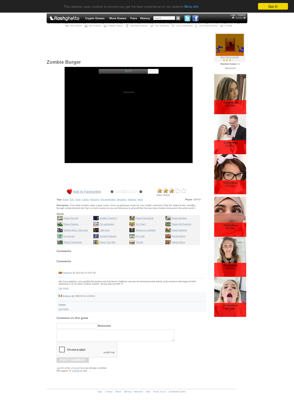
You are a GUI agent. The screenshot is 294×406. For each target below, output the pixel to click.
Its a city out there (230, 57)
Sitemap (128, 391)
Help (148, 391)
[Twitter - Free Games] (187, 17)
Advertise (138, 391)
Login (233, 15)
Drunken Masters (108, 236)
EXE (72, 199)
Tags (99, 391)
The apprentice (107, 224)
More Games (117, 18)
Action (66, 199)
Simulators (122, 199)
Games (85, 199)
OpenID (76, 371)
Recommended (108, 199)
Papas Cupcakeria (73, 242)
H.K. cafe (140, 236)
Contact (109, 391)
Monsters (94, 199)
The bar (139, 242)
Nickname (104, 325)
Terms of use (159, 391)
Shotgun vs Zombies (146, 230)
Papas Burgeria (179, 218)
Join (59, 368)
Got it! (273, 6)
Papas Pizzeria (71, 218)
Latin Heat (104, 230)
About (118, 391)
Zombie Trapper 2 (108, 218)
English (239, 17)
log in (76, 368)
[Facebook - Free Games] (195, 17)
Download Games (177, 391)
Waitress (132, 199)
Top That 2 (141, 224)
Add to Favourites (87, 192)
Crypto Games (95, 18)
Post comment (73, 360)
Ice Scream (69, 236)
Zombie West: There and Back (76, 231)
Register (242, 15)
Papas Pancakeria (144, 218)
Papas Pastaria (71, 224)
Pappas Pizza (178, 242)
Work (140, 199)
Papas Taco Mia (107, 242)
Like (61, 288)
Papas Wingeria (179, 230)
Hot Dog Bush (178, 236)
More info (191, 6)
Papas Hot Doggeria (181, 224)
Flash (78, 199)
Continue (128, 71)
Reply (66, 288)
